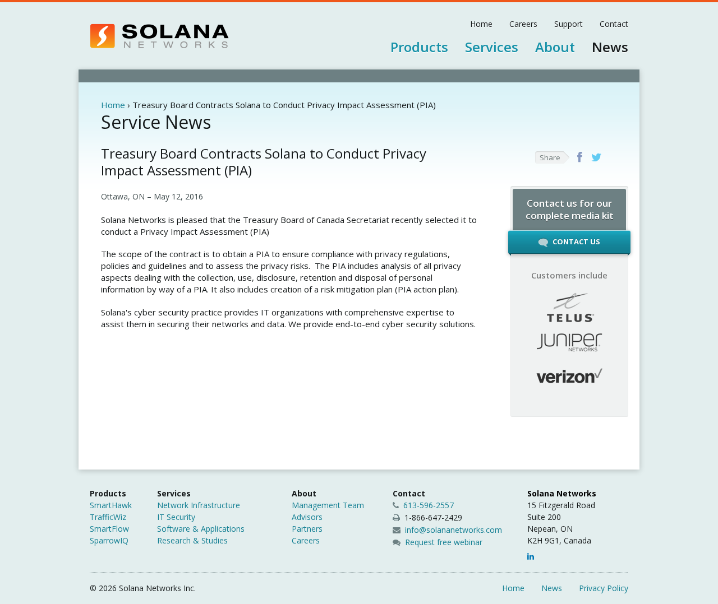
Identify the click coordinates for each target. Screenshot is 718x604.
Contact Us (575, 241)
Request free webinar (443, 542)
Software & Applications (201, 528)
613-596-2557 (427, 505)
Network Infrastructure (198, 505)
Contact (614, 23)
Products (419, 47)
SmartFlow (109, 528)
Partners (307, 528)
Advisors (307, 517)
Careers (523, 23)
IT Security (176, 517)
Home (481, 23)
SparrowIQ (109, 540)
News (610, 47)
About (555, 47)
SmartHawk (111, 505)
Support (568, 23)
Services (491, 47)
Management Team (328, 505)
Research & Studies (192, 540)
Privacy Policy (603, 588)
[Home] (159, 36)
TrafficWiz (108, 517)
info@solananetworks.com (453, 529)
